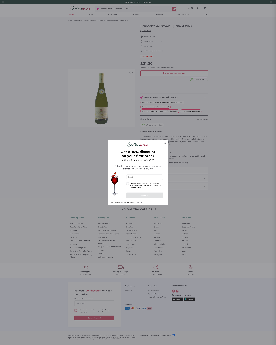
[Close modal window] (165, 143)
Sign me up (145, 195)
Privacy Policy (140, 202)
